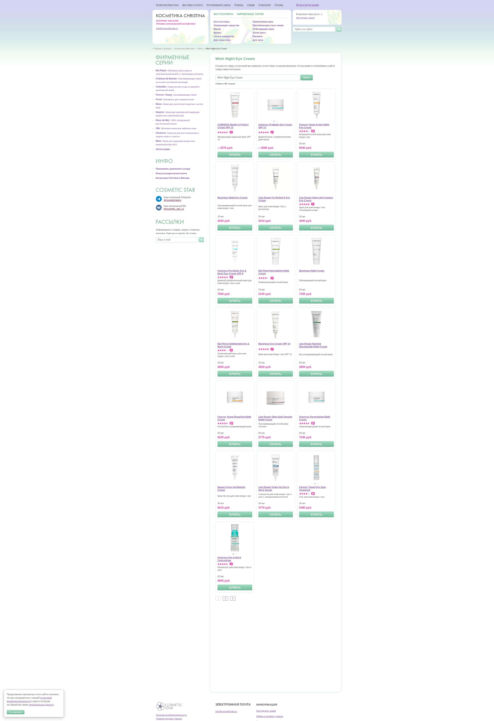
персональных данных (41, 704)
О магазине (264, 5)
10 (231, 277)
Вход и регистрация (307, 5)
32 (313, 131)
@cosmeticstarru (172, 200)
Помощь (238, 5)
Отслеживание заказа (218, 5)
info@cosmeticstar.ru (167, 28)
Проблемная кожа (263, 21)
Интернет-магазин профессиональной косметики (180, 19)
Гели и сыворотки (224, 36)
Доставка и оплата (192, 5)
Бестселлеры (223, 14)
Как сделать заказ (266, 711)
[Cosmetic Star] (169, 706)
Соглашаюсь (15, 712)
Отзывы (279, 5)
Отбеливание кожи (263, 29)
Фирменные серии (250, 14)
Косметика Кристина (167, 5)
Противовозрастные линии (268, 25)
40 (313, 423)
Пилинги (257, 36)
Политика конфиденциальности (171, 715)
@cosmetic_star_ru (174, 209)
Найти (306, 77)
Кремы (217, 32)
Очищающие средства (226, 25)
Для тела (258, 40)
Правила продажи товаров (169, 719)
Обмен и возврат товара (269, 716)
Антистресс (259, 32)
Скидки (251, 5)
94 (231, 423)
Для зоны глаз (222, 40)
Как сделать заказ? (305, 18)
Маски (217, 29)
